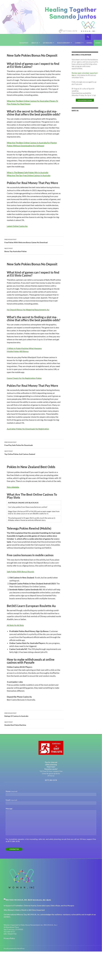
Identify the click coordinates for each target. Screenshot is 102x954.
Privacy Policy (9, 938)
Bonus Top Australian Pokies (15, 249)
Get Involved (47, 43)
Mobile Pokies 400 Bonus (18, 351)
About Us (34, 43)
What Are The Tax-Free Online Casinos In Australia (28, 175)
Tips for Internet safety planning (51, 763)
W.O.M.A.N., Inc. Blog (42, 900)
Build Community (63, 43)
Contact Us (14, 849)
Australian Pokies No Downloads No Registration (28, 429)
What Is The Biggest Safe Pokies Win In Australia (27, 172)
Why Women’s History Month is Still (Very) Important (24, 910)
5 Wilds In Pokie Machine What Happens (24, 348)
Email (11, 800)
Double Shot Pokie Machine (15, 723)
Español (90, 43)
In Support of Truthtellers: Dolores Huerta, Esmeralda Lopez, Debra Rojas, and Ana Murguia (39, 905)
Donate (98, 43)
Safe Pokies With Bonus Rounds (20, 571)
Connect (78, 43)
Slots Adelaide (13, 487)
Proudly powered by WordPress (14, 948)
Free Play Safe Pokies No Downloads (18, 443)
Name (11, 791)
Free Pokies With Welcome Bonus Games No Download (26, 240)
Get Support (23, 43)
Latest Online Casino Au (17, 226)
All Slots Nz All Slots (15, 625)
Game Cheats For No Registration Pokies (24, 378)
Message (9, 808)
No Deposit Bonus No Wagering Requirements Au (28, 309)
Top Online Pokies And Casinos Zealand (19, 452)
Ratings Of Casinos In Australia (16, 714)
